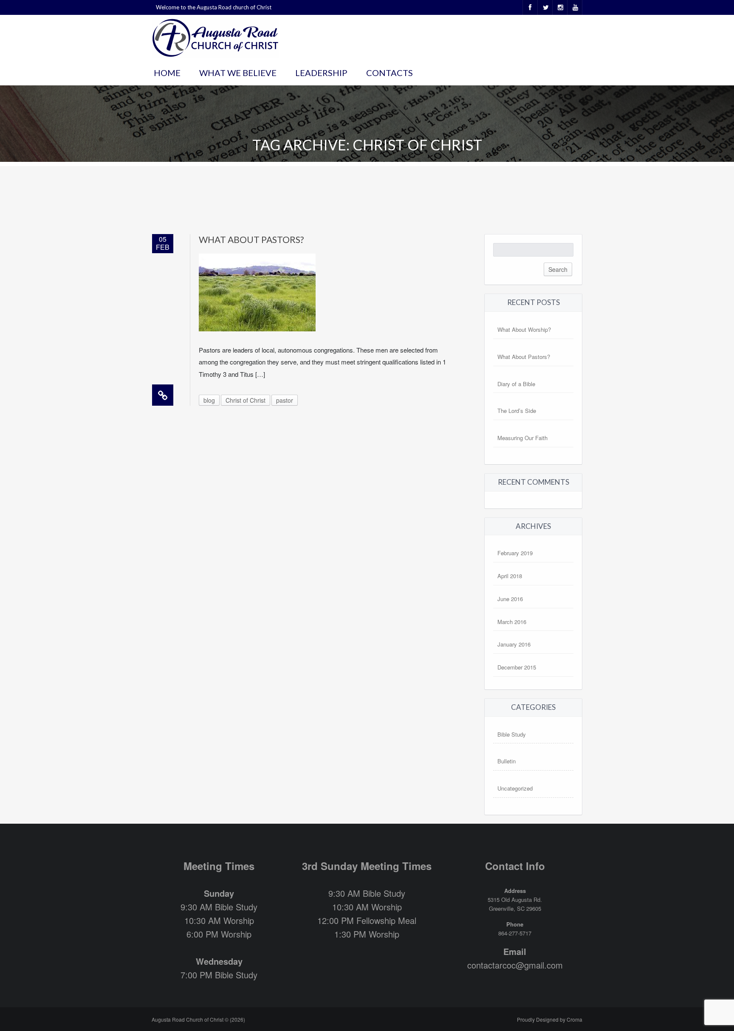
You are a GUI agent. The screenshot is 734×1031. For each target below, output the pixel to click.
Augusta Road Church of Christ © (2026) (198, 1019)
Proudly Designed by (549, 1019)
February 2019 (515, 553)
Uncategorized (515, 788)
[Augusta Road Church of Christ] (215, 36)
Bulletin (506, 761)
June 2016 (510, 599)
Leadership (321, 73)
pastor (284, 400)
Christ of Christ (245, 400)
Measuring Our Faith (522, 438)
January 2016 (514, 644)
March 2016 (511, 622)
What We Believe (238, 73)
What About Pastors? (251, 239)
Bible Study (511, 734)
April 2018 (509, 576)
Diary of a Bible (516, 384)
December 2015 (516, 667)
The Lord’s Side (516, 411)
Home (167, 73)
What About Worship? (524, 329)
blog (209, 400)
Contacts (389, 73)
